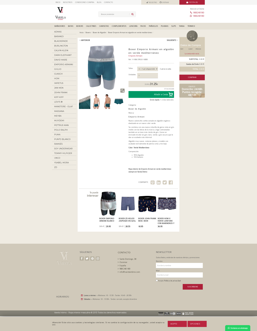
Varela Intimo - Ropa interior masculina (72, 312)
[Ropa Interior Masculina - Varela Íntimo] (65, 13)
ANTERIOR (85, 40)
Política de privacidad (172, 281)
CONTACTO (108, 2)
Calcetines (91, 26)
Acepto (173, 324)
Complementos (119, 26)
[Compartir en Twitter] (165, 183)
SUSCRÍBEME (192, 287)
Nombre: (159, 261)
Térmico (191, 26)
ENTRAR (165, 2)
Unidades (132, 75)
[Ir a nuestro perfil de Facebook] (82, 258)
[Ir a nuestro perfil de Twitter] (87, 258)
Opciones (195, 324)
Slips (173, 26)
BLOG (99, 2)
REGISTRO (153, 2)
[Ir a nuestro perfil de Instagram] (98, 258)
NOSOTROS (67, 2)
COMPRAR (192, 77)
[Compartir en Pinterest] (153, 183)
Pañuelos (153, 26)
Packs (143, 26)
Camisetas (104, 26)
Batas (70, 26)
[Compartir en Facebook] (171, 183)
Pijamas (164, 26)
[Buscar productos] (131, 14)
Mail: (158, 271)
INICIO (58, 2)
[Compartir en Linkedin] (159, 183)
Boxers (79, 26)
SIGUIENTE (171, 40)
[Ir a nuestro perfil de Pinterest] (92, 258)
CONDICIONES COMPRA (84, 2)
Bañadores (59, 26)
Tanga (182, 26)
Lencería (133, 26)
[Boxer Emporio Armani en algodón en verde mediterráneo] (101, 68)
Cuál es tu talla (165, 69)
